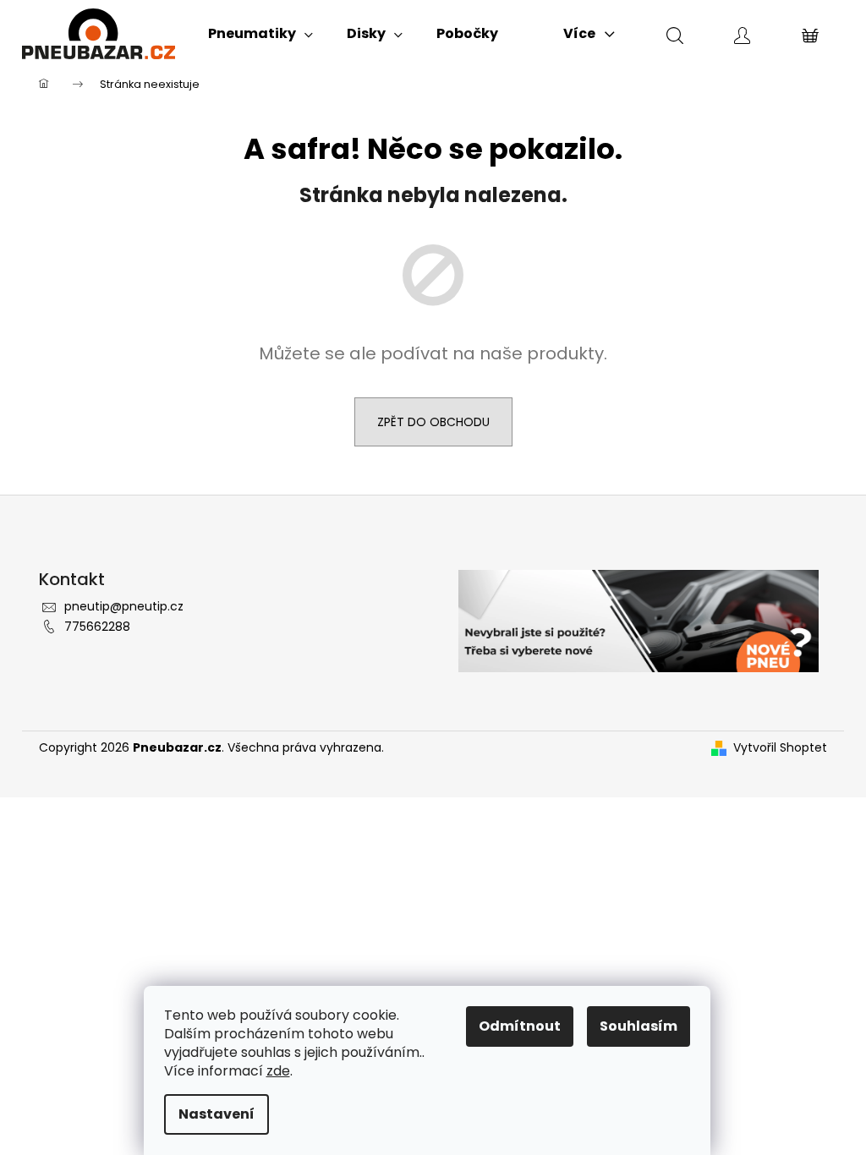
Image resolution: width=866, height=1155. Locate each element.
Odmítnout (520, 1026)
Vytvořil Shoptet (780, 748)
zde (278, 1071)
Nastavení (216, 1114)
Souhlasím (638, 1026)
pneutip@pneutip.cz (124, 606)
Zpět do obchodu (433, 421)
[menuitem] (260, 34)
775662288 (97, 626)
